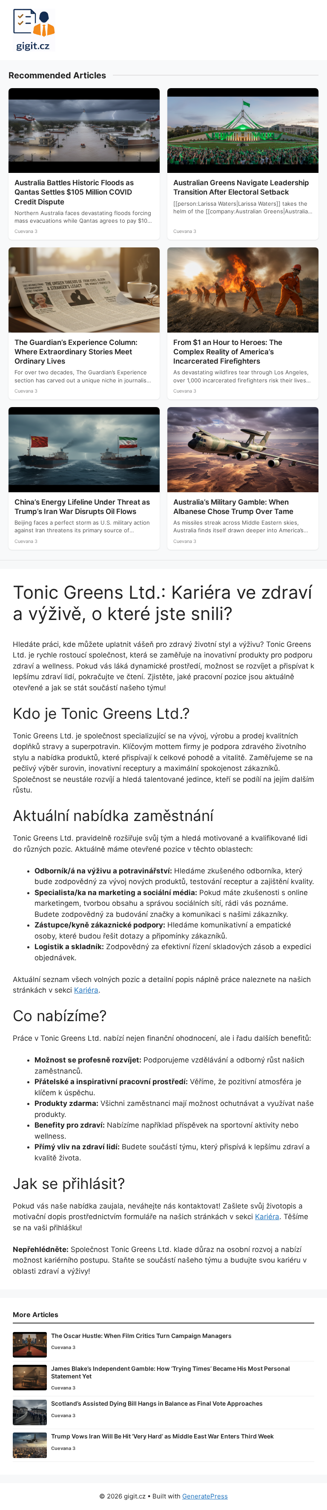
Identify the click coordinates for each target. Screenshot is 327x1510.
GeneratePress (205, 1496)
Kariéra (86, 990)
